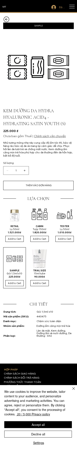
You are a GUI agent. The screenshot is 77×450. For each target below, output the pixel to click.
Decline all (38, 434)
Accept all (38, 424)
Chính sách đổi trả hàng (21, 377)
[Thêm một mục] (24, 170)
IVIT (4, 6)
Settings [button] (38, 443)
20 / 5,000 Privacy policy (33, 414)
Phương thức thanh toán (22, 382)
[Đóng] (71, 391)
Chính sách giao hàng (20, 373)
